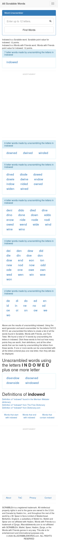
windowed (32, 382)
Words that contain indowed (47, 416)
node (34, 219)
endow (38, 179)
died (33, 210)
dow (9, 260)
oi (17, 310)
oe (8, 310)
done (21, 215)
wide (36, 224)
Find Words (29, 30)
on (26, 310)
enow (10, 219)
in (16, 305)
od (43, 305)
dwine (24, 179)
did (41, 250)
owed (10, 224)
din (19, 255)
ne (25, 305)
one (20, 269)
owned (38, 184)
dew (30, 250)
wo (8, 315)
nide (22, 219)
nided (24, 184)
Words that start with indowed (11, 416)
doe (29, 255)
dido (21, 210)
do (26, 300)
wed (9, 274)
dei (8, 250)
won (9, 279)
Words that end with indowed (29, 416)
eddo (47, 215)
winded (43, 153)
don (40, 255)
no (34, 305)
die (8, 255)
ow (35, 310)
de (8, 300)
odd (43, 265)
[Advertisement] (29, 106)
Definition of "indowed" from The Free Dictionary (23, 404)
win (31, 274)
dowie (10, 179)
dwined (28, 153)
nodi (47, 219)
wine (9, 229)
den (19, 250)
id (7, 305)
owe (31, 269)
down (34, 215)
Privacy (33, 497)
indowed (12, 62)
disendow (12, 378)
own (43, 269)
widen (10, 188)
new (9, 265)
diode (23, 174)
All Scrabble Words (13, 3)
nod (20, 265)
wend (23, 224)
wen (21, 274)
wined (24, 188)
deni (9, 210)
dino (9, 215)
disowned (31, 378)
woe (42, 274)
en (44, 300)
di (17, 300)
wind (48, 224)
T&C (20, 497)
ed (35, 300)
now (31, 265)
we (45, 310)
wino (22, 229)
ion (42, 260)
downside (12, 382)
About (8, 497)
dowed (37, 174)
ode (9, 269)
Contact (48, 497)
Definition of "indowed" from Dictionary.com (21, 407)
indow (10, 184)
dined (10, 174)
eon (31, 260)
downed (11, 153)
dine (45, 210)
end (20, 260)
